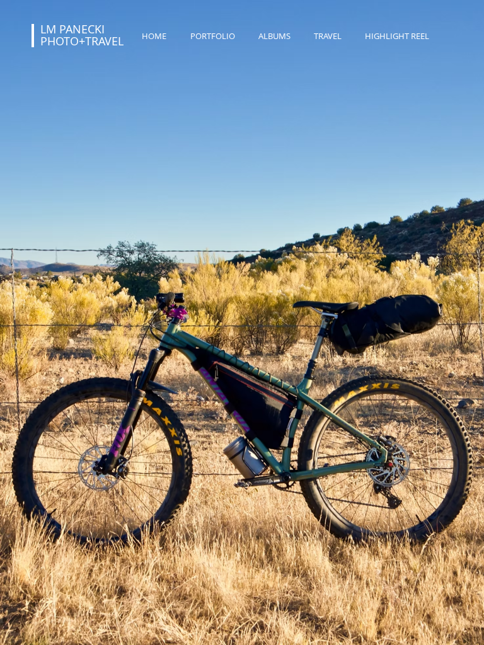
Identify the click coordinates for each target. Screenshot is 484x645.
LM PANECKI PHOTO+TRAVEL (82, 35)
